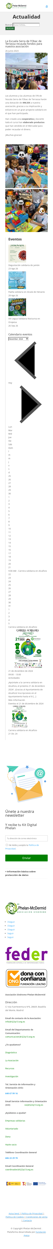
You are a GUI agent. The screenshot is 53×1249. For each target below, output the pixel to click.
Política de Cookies (15, 1216)
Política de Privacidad (32, 1213)
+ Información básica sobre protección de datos (20, 873)
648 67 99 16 (11, 1093)
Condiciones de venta (36, 1216)
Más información (16, 700)
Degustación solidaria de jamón (24, 265)
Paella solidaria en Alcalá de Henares (26, 291)
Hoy (10, 382)
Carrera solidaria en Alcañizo (32, 570)
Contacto (27, 1220)
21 (9, 567)
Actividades (14, 677)
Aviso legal (14, 1213)
